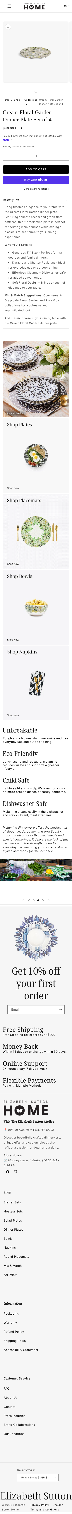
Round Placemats (16, 1256)
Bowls (8, 1238)
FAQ (7, 1388)
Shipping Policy (15, 1341)
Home (6, 99)
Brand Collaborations (19, 1425)
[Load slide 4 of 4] (42, 900)
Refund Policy (14, 1331)
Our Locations (14, 1434)
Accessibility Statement (21, 1350)
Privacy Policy (39, 1504)
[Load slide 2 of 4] (34, 900)
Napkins (10, 1247)
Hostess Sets (13, 1211)
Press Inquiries (14, 1416)
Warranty (10, 1322)
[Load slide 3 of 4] (38, 900)
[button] (9, 6)
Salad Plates (13, 1220)
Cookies (58, 1504)
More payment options (36, 188)
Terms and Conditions (44, 1509)
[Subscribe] (60, 1009)
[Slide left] (28, 92)
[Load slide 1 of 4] (29, 900)
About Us (10, 1397)
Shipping (7, 146)
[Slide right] (44, 92)
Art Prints (10, 1275)
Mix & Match (13, 1266)
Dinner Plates (13, 1229)
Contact (9, 1407)
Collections (30, 99)
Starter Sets (12, 1202)
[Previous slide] (23, 900)
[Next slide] (49, 900)
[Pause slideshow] (68, 900)
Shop (17, 99)
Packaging (11, 1313)
